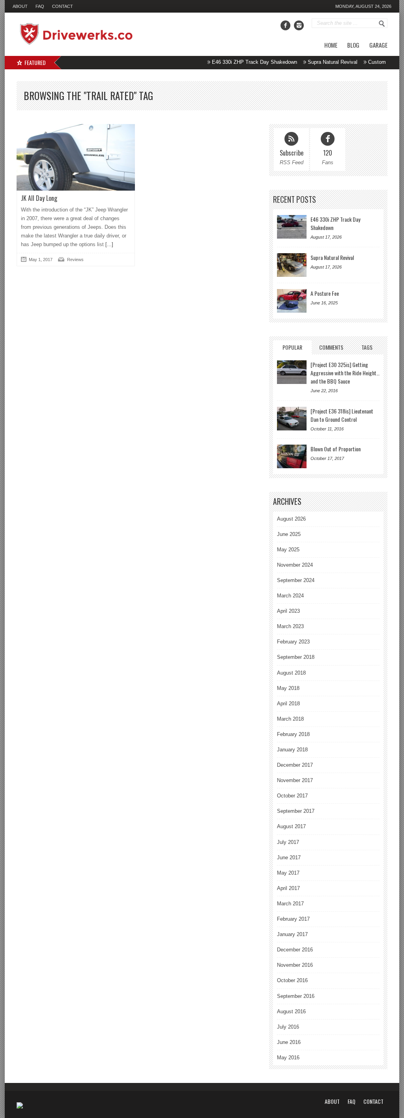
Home (330, 45)
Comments (331, 347)
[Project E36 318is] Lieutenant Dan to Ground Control (341, 415)
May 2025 (288, 550)
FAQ (40, 6)
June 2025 (289, 534)
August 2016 (291, 1011)
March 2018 (290, 719)
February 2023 (293, 642)
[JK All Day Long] (76, 157)
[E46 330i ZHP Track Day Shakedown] (292, 227)
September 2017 (295, 811)
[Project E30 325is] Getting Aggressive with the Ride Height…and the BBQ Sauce (345, 372)
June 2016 (289, 1042)
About (20, 6)
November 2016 (295, 965)
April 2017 (288, 888)
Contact (62, 6)
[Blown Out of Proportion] (292, 456)
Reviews (75, 259)
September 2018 (295, 657)
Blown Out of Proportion (335, 449)
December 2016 (295, 950)
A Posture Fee (324, 293)
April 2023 (288, 611)
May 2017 (288, 873)
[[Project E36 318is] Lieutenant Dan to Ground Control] (292, 418)
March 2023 (290, 626)
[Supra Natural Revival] (292, 265)
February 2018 (293, 734)
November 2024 (295, 565)
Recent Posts (294, 199)
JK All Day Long (39, 198)
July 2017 (288, 842)
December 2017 (295, 765)
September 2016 (295, 996)
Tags (366, 347)
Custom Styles (373, 62)
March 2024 (290, 596)
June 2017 (289, 857)
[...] (108, 244)
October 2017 (292, 796)
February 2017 (293, 919)
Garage (378, 45)
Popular (292, 347)
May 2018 (288, 688)
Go (382, 23)
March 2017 (290, 904)
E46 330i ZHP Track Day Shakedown (242, 62)
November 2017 (295, 780)
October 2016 (292, 980)
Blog (353, 45)
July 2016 (288, 1027)
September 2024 (295, 580)
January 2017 (292, 934)
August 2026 (291, 519)
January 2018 (292, 750)
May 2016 (288, 1058)
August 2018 (291, 673)
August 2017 (291, 826)
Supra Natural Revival (320, 62)
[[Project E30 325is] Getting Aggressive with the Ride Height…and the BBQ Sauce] (292, 372)
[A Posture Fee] (292, 301)
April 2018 (288, 703)
